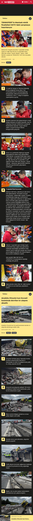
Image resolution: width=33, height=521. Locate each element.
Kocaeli (14, 333)
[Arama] (31, 2)
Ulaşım (8, 333)
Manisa (8, 62)
